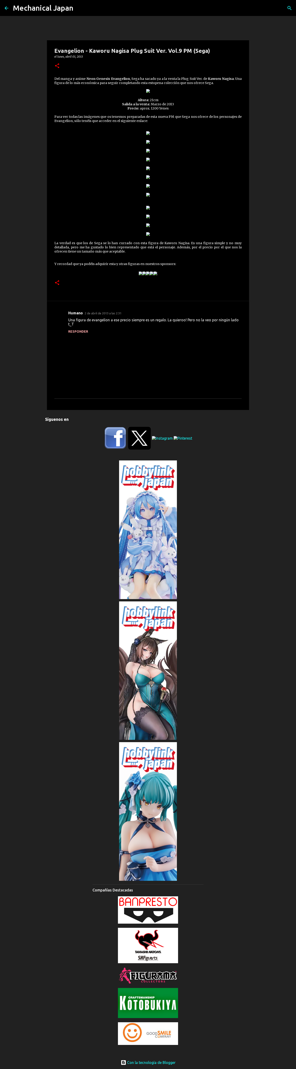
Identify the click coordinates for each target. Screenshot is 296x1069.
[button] (57, 66)
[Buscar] (289, 8)
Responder (78, 331)
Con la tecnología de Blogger (151, 1062)
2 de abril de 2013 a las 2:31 (103, 313)
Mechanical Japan (43, 8)
